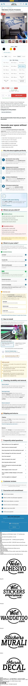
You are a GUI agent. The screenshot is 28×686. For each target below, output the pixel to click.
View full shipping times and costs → (10, 424)
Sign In (14, 527)
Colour (14, 46)
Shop (1, 544)
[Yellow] (11, 49)
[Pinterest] (4, 683)
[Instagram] (1, 683)
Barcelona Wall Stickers (6, 112)
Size (14, 60)
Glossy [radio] (9, 56)
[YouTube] (5, 683)
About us (2, 547)
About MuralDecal (4, 548)
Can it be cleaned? (6, 456)
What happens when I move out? (9, 469)
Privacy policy (12, 551)
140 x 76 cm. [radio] (6, 73)
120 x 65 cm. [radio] (14, 70)
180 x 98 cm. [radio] (14, 77)
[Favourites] (21, 4)
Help (16, 554)
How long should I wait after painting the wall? (13, 450)
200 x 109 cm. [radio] (6, 81)
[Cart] (26, 4)
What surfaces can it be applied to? (10, 444)
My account (11, 554)
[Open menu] (2, 4)
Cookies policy (24, 551)
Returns (17, 545)
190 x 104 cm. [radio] (22, 77)
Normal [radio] (19, 56)
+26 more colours (7, 52)
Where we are (17, 548)
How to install (24, 545)
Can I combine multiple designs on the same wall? (12, 473)
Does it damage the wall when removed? (11, 453)
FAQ (20, 545)
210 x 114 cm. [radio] (14, 80)
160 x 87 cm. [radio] (22, 73)
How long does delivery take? (9, 462)
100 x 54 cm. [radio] (22, 66)
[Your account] (23, 4)
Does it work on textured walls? (9, 447)
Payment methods (12, 545)
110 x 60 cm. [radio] (6, 70)
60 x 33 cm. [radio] (14, 62)
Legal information (4, 550)
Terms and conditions (4, 551)
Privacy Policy (16, 523)
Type (2, 56)
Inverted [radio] (23, 56)
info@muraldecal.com (4, 554)
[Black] (3, 49)
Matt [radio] (6, 56)
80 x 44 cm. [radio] (6, 66)
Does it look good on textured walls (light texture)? (11, 466)
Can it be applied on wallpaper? (9, 477)
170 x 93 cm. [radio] (6, 77)
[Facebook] (2, 683)
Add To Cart (18, 95)
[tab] (2, 41)
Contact (2, 553)
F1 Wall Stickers (9, 7)
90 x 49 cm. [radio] (14, 66)
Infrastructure (11, 548)
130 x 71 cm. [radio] (22, 70)
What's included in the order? (9, 459)
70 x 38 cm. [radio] (21, 62)
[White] (7, 49)
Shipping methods (4, 545)
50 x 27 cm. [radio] (6, 62)
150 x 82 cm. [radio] (14, 73)
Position (14, 56)
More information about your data (6, 530)
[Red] (14, 49)
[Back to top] (0, 685)
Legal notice (18, 551)
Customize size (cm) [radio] (22, 81)
